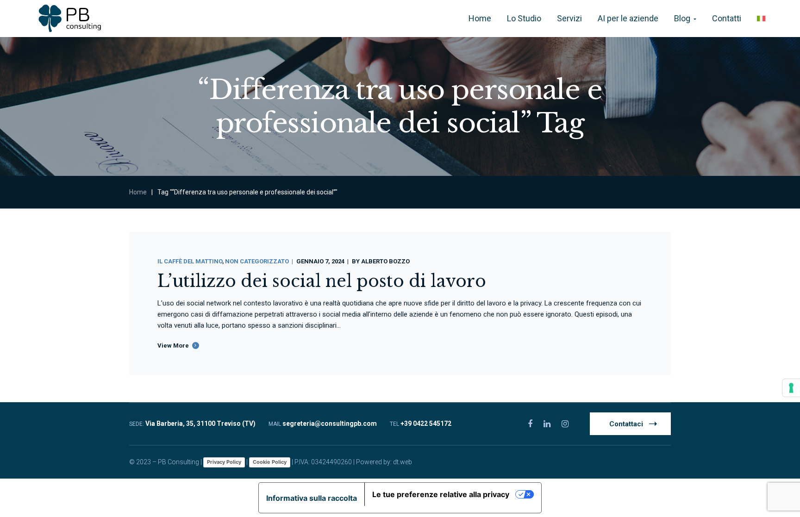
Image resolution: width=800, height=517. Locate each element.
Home (138, 192)
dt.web (402, 462)
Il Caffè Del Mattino (189, 261)
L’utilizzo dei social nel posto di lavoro (321, 281)
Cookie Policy (270, 462)
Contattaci (626, 424)
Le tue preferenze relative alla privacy (440, 494)
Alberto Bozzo (385, 261)
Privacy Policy (224, 462)
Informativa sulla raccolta (311, 498)
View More (173, 345)
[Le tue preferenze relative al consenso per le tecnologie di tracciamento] (791, 388)
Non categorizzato (257, 261)
